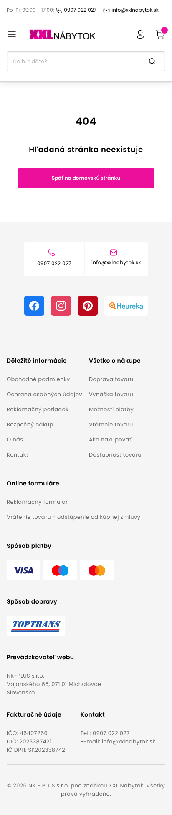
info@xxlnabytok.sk (128, 741)
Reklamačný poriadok (37, 409)
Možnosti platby (111, 409)
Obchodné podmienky (38, 379)
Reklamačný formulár (37, 502)
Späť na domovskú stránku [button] (86, 178)
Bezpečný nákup (30, 424)
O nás (15, 440)
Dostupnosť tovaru (115, 455)
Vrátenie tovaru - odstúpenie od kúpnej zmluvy (73, 517)
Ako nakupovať (110, 440)
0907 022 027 (111, 733)
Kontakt (17, 455)
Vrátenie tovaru (111, 424)
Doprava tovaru (111, 379)
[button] (44, 360)
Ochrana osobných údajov (44, 394)
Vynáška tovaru (111, 394)
